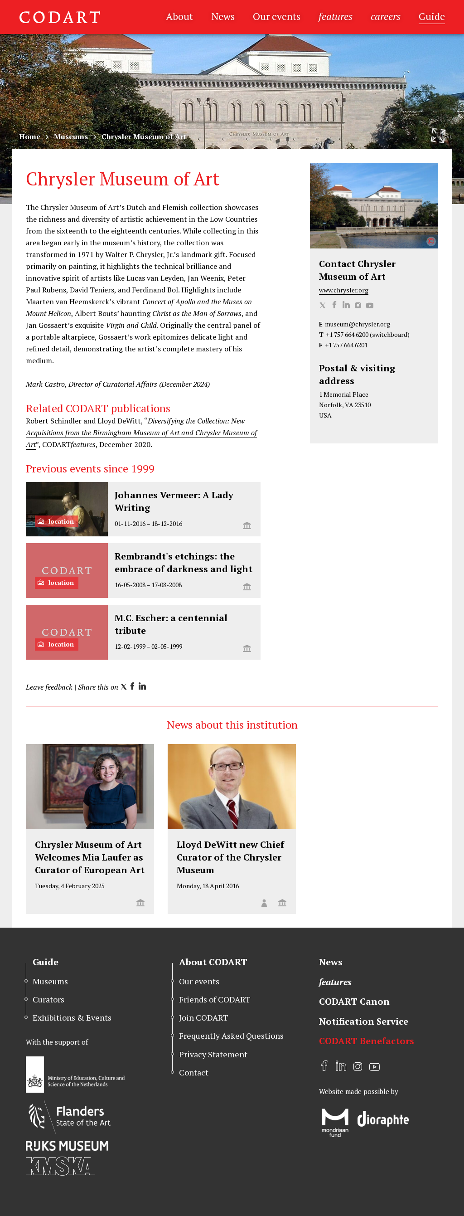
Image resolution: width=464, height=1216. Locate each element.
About (179, 16)
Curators (48, 999)
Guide (432, 16)
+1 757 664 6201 (346, 344)
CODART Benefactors (366, 1041)
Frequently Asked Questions (231, 1035)
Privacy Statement (213, 1054)
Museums (71, 136)
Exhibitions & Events (72, 1017)
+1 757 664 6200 (347, 334)
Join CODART (203, 1017)
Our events (276, 16)
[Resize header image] (438, 135)
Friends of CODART (215, 999)
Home (29, 136)
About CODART (213, 962)
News (223, 16)
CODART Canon (354, 1001)
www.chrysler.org (343, 290)
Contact (193, 1072)
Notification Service (363, 1021)
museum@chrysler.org (357, 324)
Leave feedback (49, 687)
